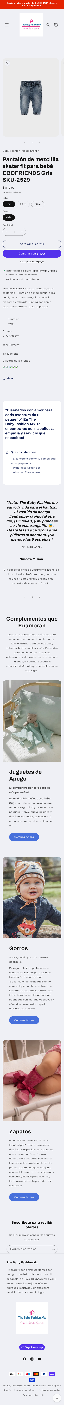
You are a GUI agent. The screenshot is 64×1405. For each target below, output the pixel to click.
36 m (38, 204)
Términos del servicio (33, 1395)
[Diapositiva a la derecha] (39, 142)
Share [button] (10, 378)
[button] (7, 25)
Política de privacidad (49, 1390)
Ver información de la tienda (22, 279)
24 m (25, 205)
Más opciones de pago (32, 261)
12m (8, 204)
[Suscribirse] (53, 1249)
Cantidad (8, 225)
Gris (8, 217)
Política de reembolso (25, 1390)
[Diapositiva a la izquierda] (24, 142)
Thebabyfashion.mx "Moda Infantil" (29, 1386)
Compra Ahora (24, 837)
